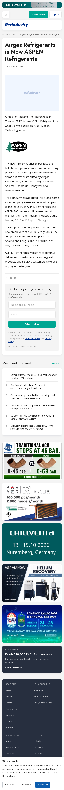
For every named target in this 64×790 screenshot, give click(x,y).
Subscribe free (38, 14)
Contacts (10, 753)
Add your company (43, 702)
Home (5, 34)
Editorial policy (13, 747)
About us (10, 741)
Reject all (9, 784)
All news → (56, 363)
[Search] (5, 14)
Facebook (38, 747)
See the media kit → (14, 667)
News (13, 34)
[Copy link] (6, 278)
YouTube (38, 753)
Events (9, 702)
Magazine (10, 715)
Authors (9, 727)
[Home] (16, 25)
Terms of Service (32, 338)
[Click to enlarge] (32, 147)
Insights (9, 696)
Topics (9, 721)
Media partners (41, 696)
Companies (11, 709)
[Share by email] (10, 278)
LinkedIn (38, 741)
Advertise (38, 690)
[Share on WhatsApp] (15, 278)
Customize (26, 784)
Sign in (55, 14)
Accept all (43, 784)
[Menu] (55, 24)
